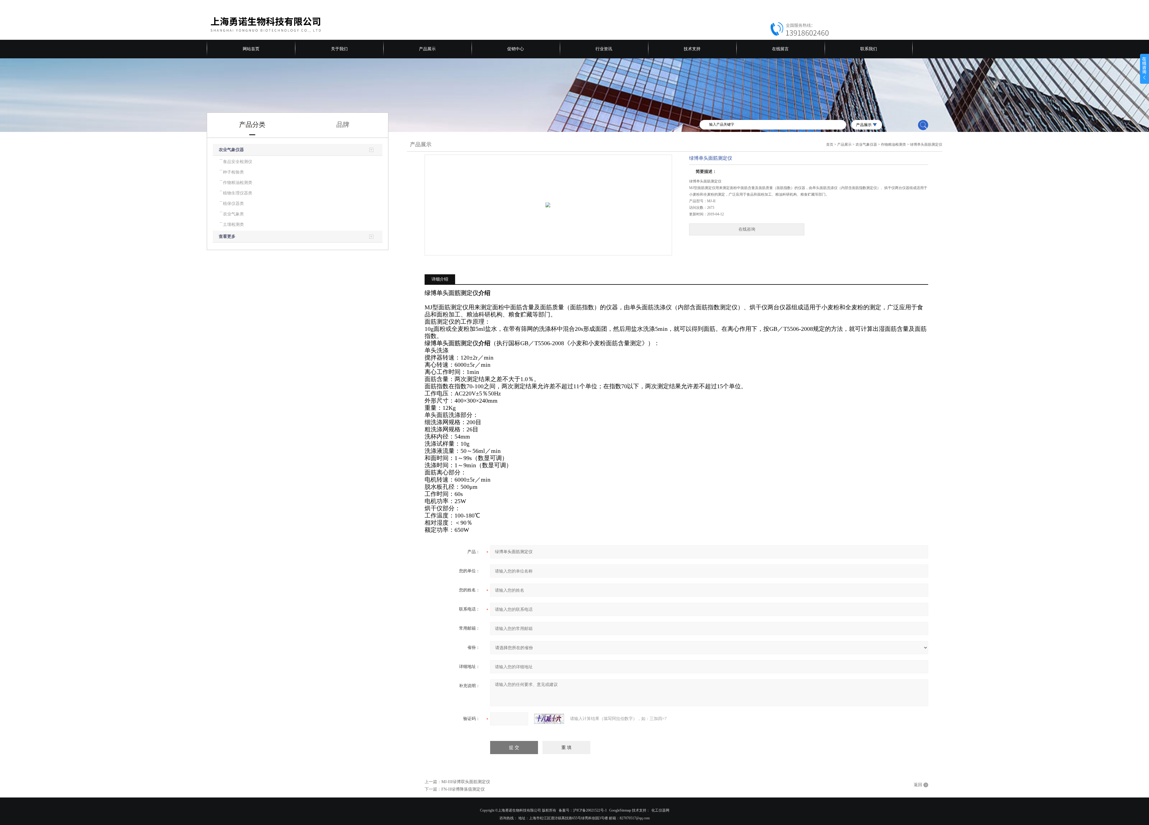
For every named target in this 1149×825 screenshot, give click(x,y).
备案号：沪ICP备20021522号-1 (583, 810)
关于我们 (339, 49)
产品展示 (427, 49)
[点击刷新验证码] (549, 719)
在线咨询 (746, 229)
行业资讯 (603, 49)
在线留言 (780, 49)
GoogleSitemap (620, 810)
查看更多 (227, 236)
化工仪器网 (660, 810)
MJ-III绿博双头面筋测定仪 (465, 782)
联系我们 (868, 49)
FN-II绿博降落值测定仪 (463, 789)
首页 (829, 144)
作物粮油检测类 (893, 144)
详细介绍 (439, 279)
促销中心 (515, 49)
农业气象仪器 (231, 149)
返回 (918, 785)
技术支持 (692, 49)
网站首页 (251, 49)
